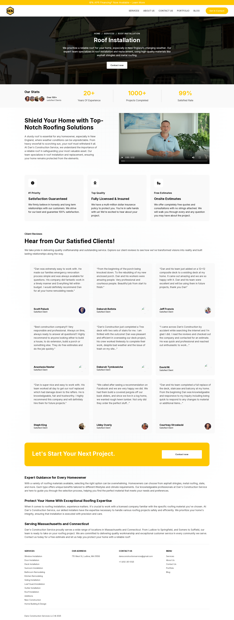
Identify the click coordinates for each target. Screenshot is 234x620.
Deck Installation (32, 564)
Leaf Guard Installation (35, 584)
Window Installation (33, 556)
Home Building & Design (35, 604)
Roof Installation (32, 592)
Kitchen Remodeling (34, 576)
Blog (197, 10)
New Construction (33, 600)
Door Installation (32, 560)
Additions (29, 596)
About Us (149, 10)
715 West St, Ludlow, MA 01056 (86, 556)
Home (97, 33)
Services (134, 10)
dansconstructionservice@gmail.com (136, 556)
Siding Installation (32, 580)
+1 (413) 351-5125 (126, 562)
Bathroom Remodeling (35, 572)
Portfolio (183, 10)
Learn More (138, 2)
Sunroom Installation (34, 568)
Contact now (117, 65)
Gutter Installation (32, 588)
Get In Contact (216, 11)
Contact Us (166, 10)
